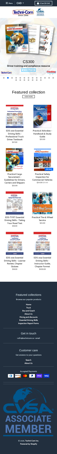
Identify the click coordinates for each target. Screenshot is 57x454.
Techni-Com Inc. (32, 441)
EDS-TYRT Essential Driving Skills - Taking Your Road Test (14, 220)
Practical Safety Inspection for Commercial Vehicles (42, 177)
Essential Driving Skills (28, 320)
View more (29, 96)
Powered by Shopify (28, 444)
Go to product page (29, 70)
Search (28, 360)
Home (28, 304)
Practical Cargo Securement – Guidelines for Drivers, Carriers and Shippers (14, 178)
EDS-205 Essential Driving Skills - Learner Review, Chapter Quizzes (14, 262)
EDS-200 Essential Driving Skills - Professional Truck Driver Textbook (15, 135)
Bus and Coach (28, 310)
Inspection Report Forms (28, 323)
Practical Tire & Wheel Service (42, 219)
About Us (28, 314)
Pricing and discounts (29, 317)
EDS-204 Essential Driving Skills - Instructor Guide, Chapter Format (42, 262)
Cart (45, 3)
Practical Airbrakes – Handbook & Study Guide (42, 133)
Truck (28, 307)
